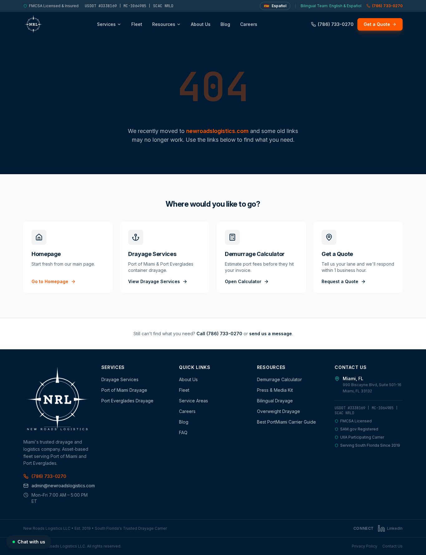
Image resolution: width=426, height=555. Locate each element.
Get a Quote (377, 24)
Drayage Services (119, 379)
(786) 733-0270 (387, 5)
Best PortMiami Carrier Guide (286, 422)
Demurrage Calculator (279, 379)
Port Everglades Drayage (127, 400)
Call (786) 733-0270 (219, 333)
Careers (248, 24)
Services (106, 24)
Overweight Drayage (278, 411)
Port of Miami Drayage (124, 390)
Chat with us (31, 541)
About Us (201, 24)
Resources (163, 24)
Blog (225, 24)
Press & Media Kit (275, 390)
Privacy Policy (364, 546)
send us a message (270, 333)
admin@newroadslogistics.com (61, 485)
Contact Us (392, 546)
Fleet (136, 24)
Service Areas (193, 400)
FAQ (183, 432)
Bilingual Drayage (275, 400)
